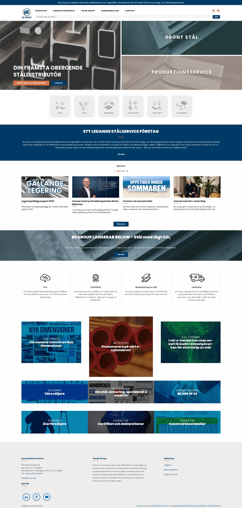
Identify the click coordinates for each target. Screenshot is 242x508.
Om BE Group (88, 10)
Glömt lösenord (170, 469)
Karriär (25, 483)
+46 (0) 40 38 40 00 (34, 473)
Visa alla (121, 224)
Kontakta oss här (28, 478)
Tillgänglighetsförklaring (184, 506)
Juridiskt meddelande (210, 506)
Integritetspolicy (160, 506)
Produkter (41, 10)
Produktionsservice (64, 10)
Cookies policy (143, 506)
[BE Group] (27, 13)
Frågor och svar (170, 474)
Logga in (58, 83)
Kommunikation (110, 10)
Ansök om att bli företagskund (31, 83)
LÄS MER (121, 154)
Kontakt (130, 10)
